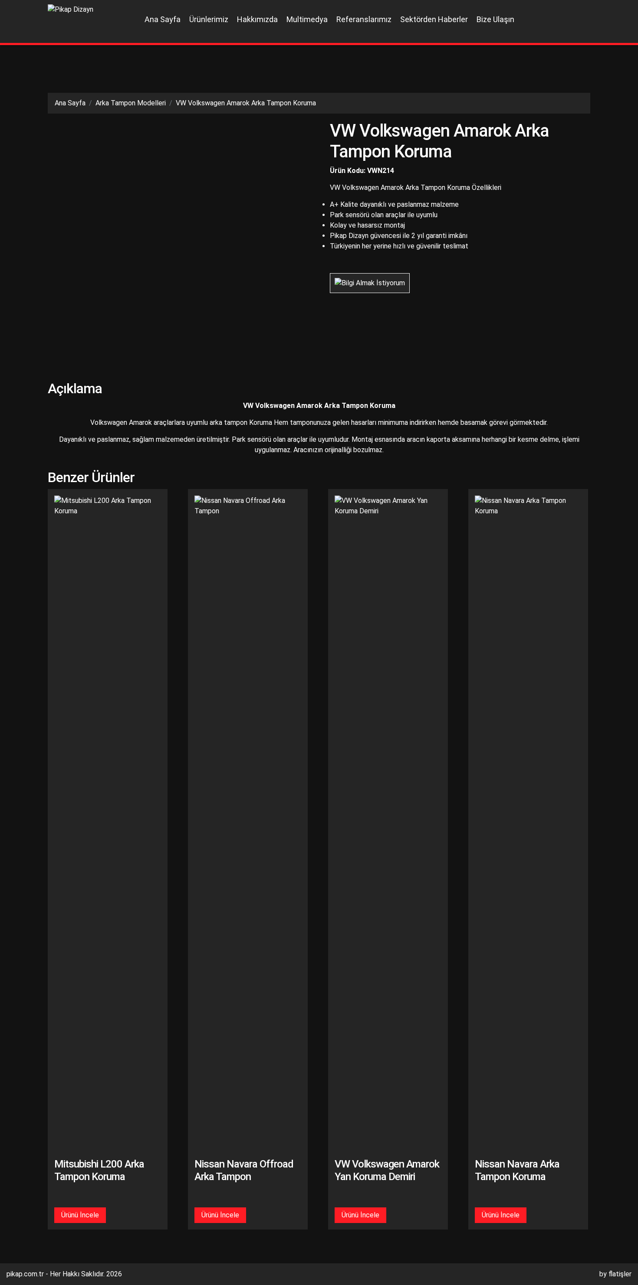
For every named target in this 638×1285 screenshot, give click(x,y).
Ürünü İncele (80, 1215)
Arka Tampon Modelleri (130, 103)
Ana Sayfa (163, 19)
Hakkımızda (257, 19)
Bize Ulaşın (495, 19)
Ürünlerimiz (208, 19)
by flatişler (615, 1274)
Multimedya (307, 19)
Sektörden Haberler (434, 19)
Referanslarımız (363, 19)
